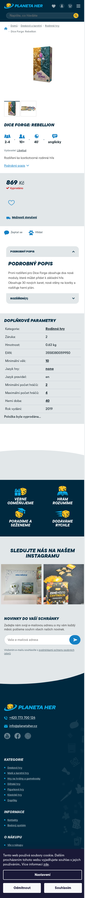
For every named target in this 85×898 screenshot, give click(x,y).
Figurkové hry (15, 789)
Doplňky (12, 800)
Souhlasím (63, 888)
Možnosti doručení (24, 217)
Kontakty (12, 820)
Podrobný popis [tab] (22, 251)
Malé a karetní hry (18, 773)
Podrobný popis (14, 165)
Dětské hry (13, 784)
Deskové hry (14, 767)
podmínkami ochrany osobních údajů (39, 652)
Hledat (75, 15)
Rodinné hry (55, 329)
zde (46, 864)
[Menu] (78, 5)
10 (47, 361)
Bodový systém (16, 825)
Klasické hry (14, 794)
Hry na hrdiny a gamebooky (23, 778)
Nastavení (42, 874)
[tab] (42, 298)
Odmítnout (22, 888)
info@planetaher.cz (23, 726)
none (50, 369)
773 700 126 (22, 717)
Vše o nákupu (15, 845)
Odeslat (74, 640)
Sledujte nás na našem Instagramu (42, 553)
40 (48, 401)
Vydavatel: (15, 150)
